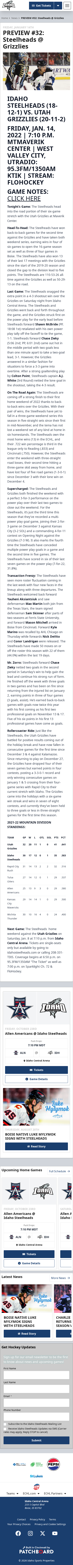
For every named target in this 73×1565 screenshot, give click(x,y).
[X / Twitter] (42, 1533)
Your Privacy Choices (19, 1524)
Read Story (38, 1146)
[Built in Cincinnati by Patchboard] (36, 1549)
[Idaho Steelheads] (8, 6)
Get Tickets (43, 5)
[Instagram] (30, 1533)
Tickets (38, 1070)
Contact (21, 1519)
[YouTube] (55, 1533)
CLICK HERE (24, 198)
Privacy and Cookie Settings (50, 1524)
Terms (52, 1519)
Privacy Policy (37, 1519)
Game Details (39, 1079)
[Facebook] (18, 1533)
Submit (36, 1440)
